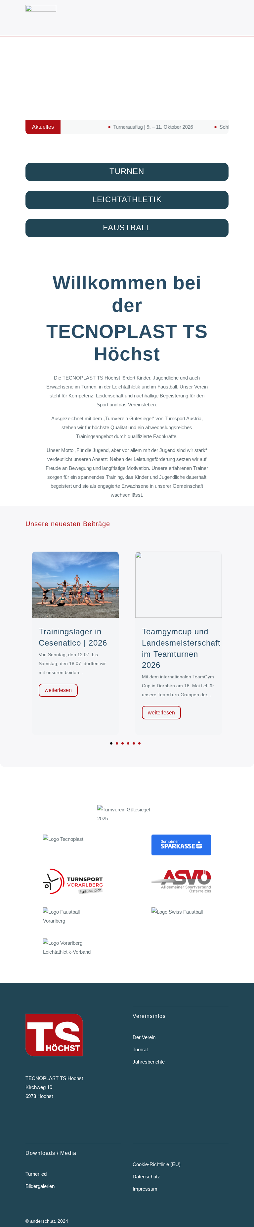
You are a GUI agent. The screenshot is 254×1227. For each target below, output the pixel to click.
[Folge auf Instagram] (48, 1120)
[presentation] (20, 651)
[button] (111, 743)
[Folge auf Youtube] (69, 1120)
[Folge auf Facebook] (29, 1120)
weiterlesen (58, 690)
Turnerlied (36, 1174)
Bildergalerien (41, 1186)
